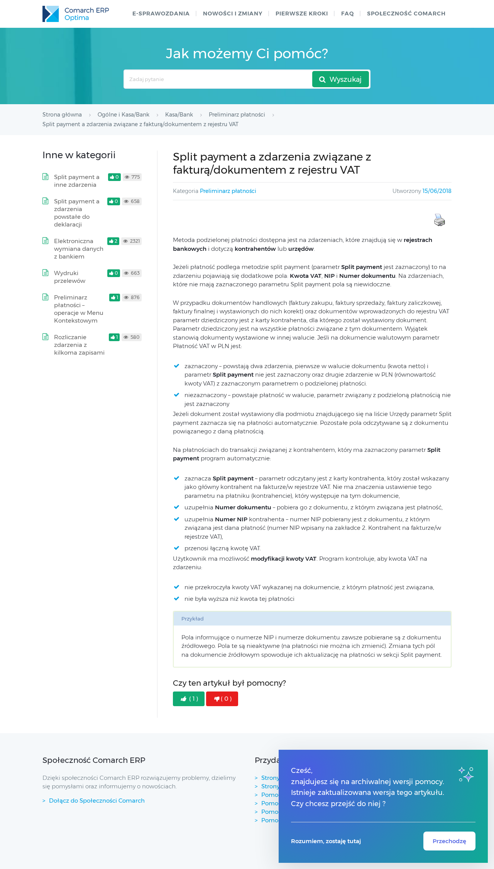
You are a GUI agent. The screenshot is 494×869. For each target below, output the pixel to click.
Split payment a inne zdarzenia (77, 180)
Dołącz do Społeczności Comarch (97, 800)
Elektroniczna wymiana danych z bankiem (78, 248)
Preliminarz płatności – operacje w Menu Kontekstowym (78, 309)
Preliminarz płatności (228, 191)
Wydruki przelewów (69, 276)
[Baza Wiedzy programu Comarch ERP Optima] (75, 14)
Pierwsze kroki (302, 13)
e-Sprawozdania (161, 13)
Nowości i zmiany (232, 13)
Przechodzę (449, 841)
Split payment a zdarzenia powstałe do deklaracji (77, 213)
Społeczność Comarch (406, 13)
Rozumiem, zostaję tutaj (326, 841)
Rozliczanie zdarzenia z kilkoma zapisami (79, 344)
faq (347, 13)
